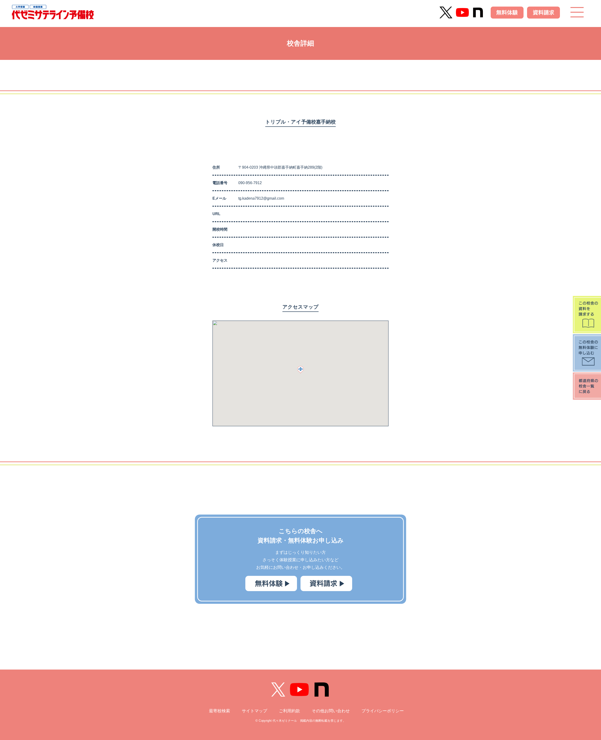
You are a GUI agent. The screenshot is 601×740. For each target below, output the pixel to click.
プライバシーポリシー (383, 711)
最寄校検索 (219, 711)
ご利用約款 (289, 711)
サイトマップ (254, 711)
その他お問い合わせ (331, 711)
